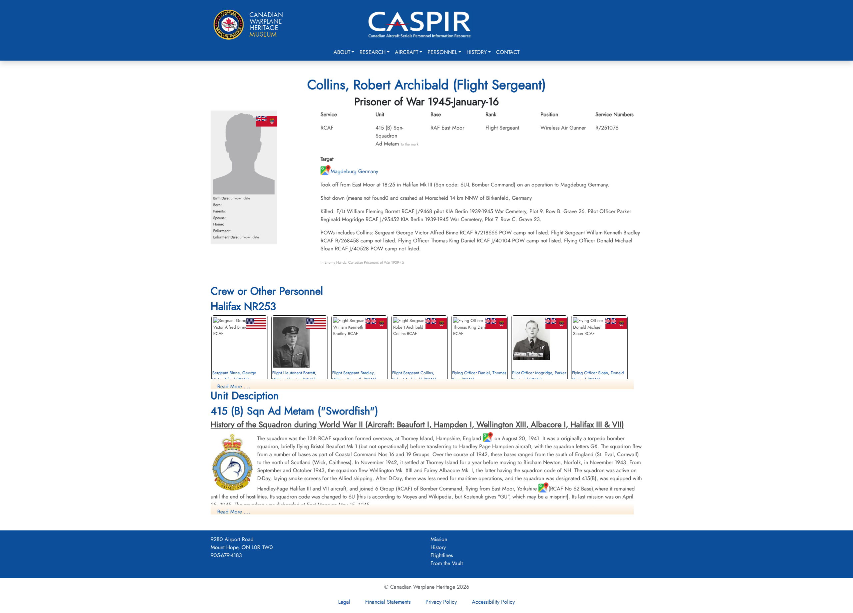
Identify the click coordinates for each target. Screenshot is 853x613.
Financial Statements (388, 602)
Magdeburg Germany (354, 171)
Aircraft (406, 52)
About (342, 52)
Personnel (442, 52)
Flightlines (441, 555)
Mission (438, 539)
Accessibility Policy (493, 602)
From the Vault (446, 563)
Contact (507, 52)
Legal (344, 602)
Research (373, 52)
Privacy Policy (441, 602)
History (476, 52)
